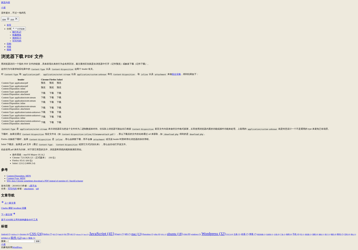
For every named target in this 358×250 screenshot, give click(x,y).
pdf (37, 189)
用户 (327, 234)
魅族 (31, 238)
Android (6, 234)
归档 (9, 44)
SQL (163, 234)
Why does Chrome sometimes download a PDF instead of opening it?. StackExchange (45, 181)
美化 (353, 234)
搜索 (9, 49)
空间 (347, 234)
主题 (237, 234)
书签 (9, 46)
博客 (253, 234)
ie (67, 234)
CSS (36, 234)
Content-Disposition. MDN (19, 176)
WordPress (17, 247)
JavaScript (101, 233)
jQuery (119, 234)
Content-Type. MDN (16, 178)
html (61, 234)
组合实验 (176, 74)
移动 (340, 234)
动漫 (245, 234)
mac (136, 233)
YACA (229, 234)
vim (186, 234)
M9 (128, 234)
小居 (3, 7)
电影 (333, 234)
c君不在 (33, 186)
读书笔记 (5, 238)
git (55, 234)
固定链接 (261, 234)
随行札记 (16, 32)
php (157, 234)
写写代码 (16, 41)
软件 (16, 237)
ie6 (73, 234)
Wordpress (213, 233)
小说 (277, 234)
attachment (29, 189)
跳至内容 (5, 2)
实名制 (269, 234)
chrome (24, 234)
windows (196, 234)
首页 (9, 25)
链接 (25, 238)
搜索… (4, 241)
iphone (79, 234)
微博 (289, 234)
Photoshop (148, 234)
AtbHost (15, 234)
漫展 (315, 234)
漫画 (321, 234)
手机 (296, 234)
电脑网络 (16, 35)
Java (86, 234)
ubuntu (175, 234)
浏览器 (308, 234)
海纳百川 (16, 38)
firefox (47, 234)
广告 (283, 234)
